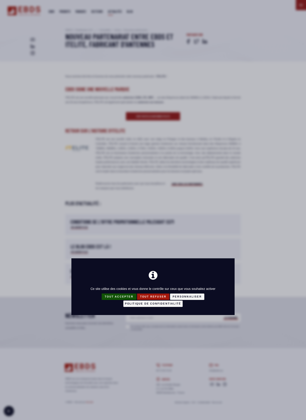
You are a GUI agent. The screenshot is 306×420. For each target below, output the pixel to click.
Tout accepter (119, 296)
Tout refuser (153, 296)
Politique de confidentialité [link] (153, 303)
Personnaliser (187, 296)
